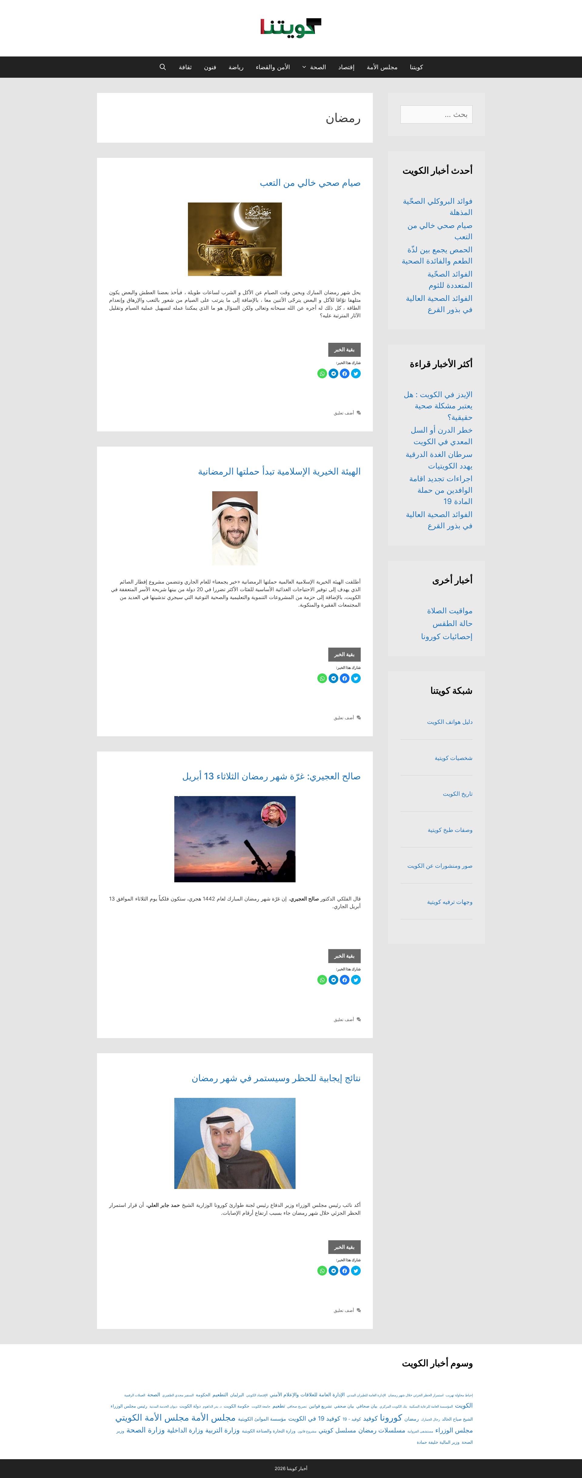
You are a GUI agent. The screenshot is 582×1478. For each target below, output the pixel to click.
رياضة (236, 67)
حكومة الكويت (236, 1406)
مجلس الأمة (382, 67)
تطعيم (279, 1406)
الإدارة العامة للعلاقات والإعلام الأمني (307, 1394)
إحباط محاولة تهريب (459, 1395)
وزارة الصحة (145, 1429)
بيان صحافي (366, 1406)
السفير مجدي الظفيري (178, 1395)
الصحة (318, 67)
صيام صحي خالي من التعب (310, 182)
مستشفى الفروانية (420, 1431)
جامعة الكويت (261, 1406)
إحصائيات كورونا (447, 636)
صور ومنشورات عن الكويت (440, 865)
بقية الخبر (341, 351)
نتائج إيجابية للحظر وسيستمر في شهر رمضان (276, 1077)
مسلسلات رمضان (381, 1430)
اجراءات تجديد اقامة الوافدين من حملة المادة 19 (441, 490)
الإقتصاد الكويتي (257, 1395)
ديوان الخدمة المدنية (163, 1406)
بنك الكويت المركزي (393, 1406)
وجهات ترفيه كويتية (450, 901)
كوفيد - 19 (352, 1419)
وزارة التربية (222, 1430)
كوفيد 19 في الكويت (314, 1418)
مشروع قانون (307, 1431)
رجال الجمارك (430, 1420)
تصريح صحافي (297, 1406)
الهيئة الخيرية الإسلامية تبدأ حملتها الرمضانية (279, 471)
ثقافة (185, 67)
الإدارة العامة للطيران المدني (366, 1395)
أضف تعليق (344, 412)
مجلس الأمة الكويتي (152, 1417)
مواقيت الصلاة (450, 610)
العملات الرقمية (134, 1395)
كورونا (391, 1417)
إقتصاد (346, 67)
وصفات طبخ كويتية (450, 829)
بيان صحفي (344, 1406)
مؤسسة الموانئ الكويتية (262, 1419)
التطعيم (220, 1394)
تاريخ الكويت (458, 793)
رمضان (411, 1419)
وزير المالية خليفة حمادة (438, 1442)
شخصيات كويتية (454, 757)
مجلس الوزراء (454, 1430)
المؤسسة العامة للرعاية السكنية (431, 1406)
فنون (210, 67)
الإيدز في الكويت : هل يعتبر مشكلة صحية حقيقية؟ (438, 406)
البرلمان (237, 1394)
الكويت (464, 1405)
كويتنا (416, 67)
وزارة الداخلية (185, 1430)
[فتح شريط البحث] (163, 67)
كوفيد (370, 1418)
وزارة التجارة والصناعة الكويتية (269, 1431)
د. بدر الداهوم (212, 1406)
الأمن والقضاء (273, 67)
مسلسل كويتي (337, 1430)
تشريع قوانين (320, 1406)
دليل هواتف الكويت (450, 721)
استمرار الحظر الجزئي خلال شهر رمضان (415, 1395)
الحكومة (203, 1394)
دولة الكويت (190, 1406)
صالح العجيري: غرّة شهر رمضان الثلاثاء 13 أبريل (271, 776)
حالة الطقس (453, 623)
